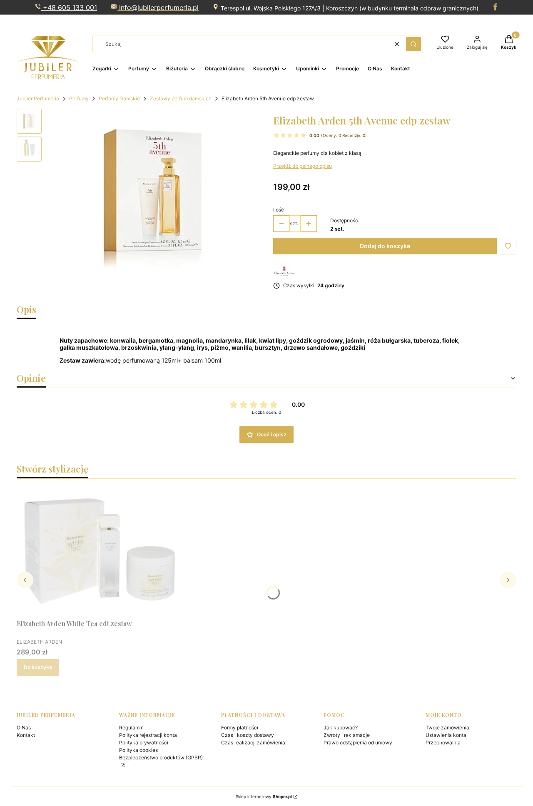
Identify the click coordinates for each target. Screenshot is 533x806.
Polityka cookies (138, 750)
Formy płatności (239, 727)
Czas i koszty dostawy (247, 735)
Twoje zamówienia (447, 727)
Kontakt (26, 735)
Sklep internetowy (264, 796)
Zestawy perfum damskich (181, 98)
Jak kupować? (341, 727)
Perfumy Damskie (119, 98)
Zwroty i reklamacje (347, 735)
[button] (413, 44)
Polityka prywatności (143, 742)
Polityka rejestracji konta (148, 735)
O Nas (24, 727)
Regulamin (131, 727)
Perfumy (79, 98)
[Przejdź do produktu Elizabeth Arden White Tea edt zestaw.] (100, 550)
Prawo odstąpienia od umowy (358, 742)
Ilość (278, 209)
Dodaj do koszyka (385, 245)
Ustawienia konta (446, 735)
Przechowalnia (443, 742)
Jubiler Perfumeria (38, 98)
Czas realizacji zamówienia (253, 742)
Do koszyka (38, 667)
